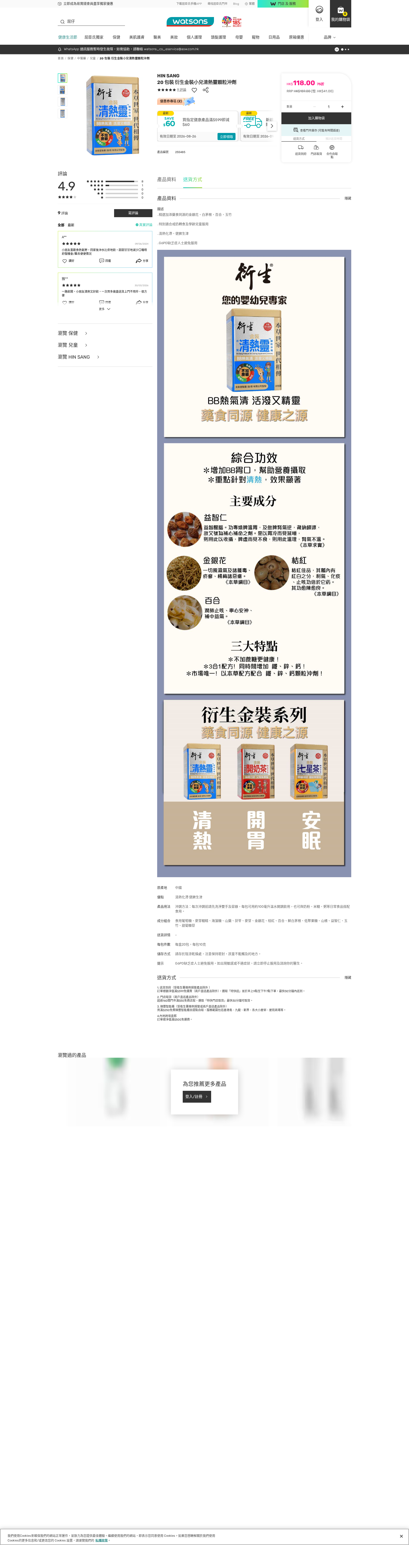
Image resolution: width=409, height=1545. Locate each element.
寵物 (255, 37)
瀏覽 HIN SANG (74, 357)
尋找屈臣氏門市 (217, 3)
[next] (272, 126)
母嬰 (239, 37)
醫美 (157, 37)
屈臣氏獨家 (93, 37)
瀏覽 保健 (68, 333)
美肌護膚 (136, 37)
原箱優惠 (296, 37)
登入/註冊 (193, 1096)
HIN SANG (168, 76)
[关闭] (401, 1536)
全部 (61, 225)
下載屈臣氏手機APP (189, 3)
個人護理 (194, 37)
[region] (204, 1537)
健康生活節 (67, 37)
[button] (340, 13)
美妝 (174, 37)
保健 (116, 37)
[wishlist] (194, 89)
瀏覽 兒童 (68, 345)
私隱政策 (101, 1540)
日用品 (274, 37)
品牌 (327, 37)
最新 (71, 225)
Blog (236, 3)
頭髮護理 (218, 37)
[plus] (342, 106)
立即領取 (226, 137)
